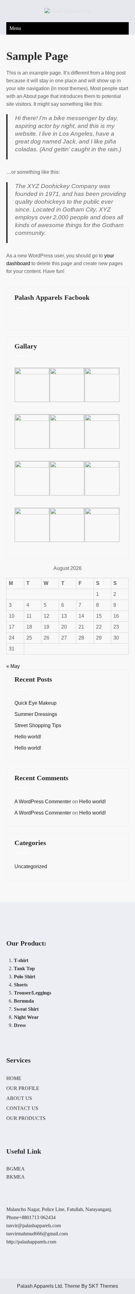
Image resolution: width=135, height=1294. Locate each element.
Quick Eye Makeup (35, 703)
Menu (15, 28)
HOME (13, 1078)
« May (13, 666)
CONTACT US (22, 1108)
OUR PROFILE (22, 1088)
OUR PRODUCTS (26, 1118)
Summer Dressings (35, 714)
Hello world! (27, 736)
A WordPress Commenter (42, 801)
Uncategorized (30, 866)
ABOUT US (19, 1098)
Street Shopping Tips (37, 725)
